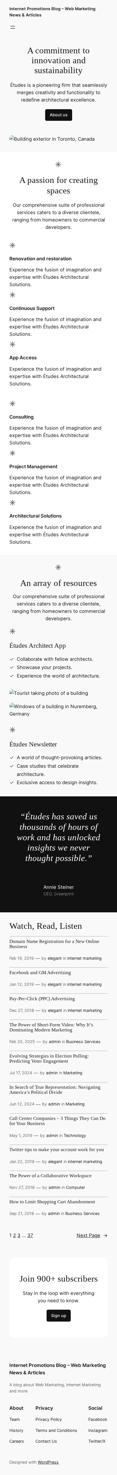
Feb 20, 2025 (22, 1041)
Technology (75, 1135)
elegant (55, 958)
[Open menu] (12, 27)
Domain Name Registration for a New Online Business (54, 944)
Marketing (72, 1072)
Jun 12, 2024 (21, 1103)
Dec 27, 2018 (21, 1010)
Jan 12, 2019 (21, 984)
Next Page (92, 1235)
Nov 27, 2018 (22, 1187)
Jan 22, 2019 (21, 1161)
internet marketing (84, 958)
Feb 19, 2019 (21, 958)
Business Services (83, 1041)
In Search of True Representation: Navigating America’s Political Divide (55, 1090)
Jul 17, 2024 (20, 1072)
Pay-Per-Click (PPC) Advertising (42, 998)
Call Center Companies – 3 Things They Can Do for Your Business (57, 1121)
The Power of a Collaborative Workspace (50, 1175)
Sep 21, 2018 (21, 1213)
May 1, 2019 (20, 1135)
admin (54, 1041)
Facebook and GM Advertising (40, 972)
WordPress (48, 1462)
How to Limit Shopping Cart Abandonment (52, 1201)
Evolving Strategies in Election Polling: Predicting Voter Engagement (49, 1059)
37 (30, 1235)
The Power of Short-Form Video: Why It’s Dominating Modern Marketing (51, 1027)
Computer (75, 1187)
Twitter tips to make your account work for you (56, 1149)
